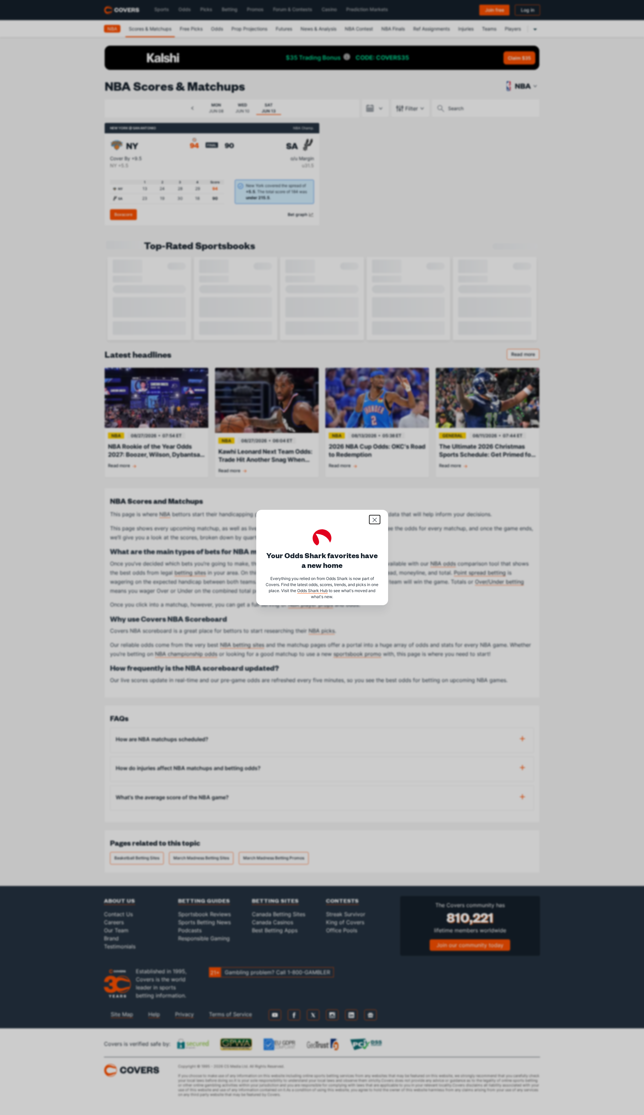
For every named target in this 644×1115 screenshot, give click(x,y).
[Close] (374, 519)
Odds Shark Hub (312, 590)
